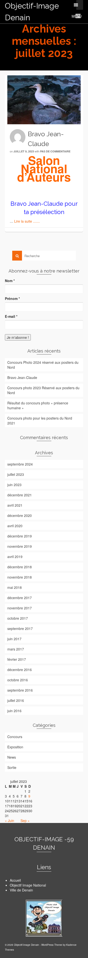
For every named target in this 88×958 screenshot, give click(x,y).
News (11, 757)
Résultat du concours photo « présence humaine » (37, 405)
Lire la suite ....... (27, 221)
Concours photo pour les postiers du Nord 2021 (39, 420)
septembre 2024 (20, 464)
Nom (10, 280)
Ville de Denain (21, 890)
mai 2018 (14, 587)
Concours (14, 736)
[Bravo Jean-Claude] (44, 99)
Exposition (15, 746)
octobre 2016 (17, 679)
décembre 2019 (19, 536)
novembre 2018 (19, 577)
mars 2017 (15, 649)
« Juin (9, 820)
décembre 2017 (19, 597)
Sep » (25, 820)
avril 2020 (14, 525)
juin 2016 (14, 710)
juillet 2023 (15, 474)
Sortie (11, 767)
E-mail (11, 316)
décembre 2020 (19, 515)
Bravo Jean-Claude (22, 377)
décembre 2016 (19, 669)
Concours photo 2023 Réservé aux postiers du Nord (43, 390)
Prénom (12, 298)
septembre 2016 (20, 690)
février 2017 (16, 659)
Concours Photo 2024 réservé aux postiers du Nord (42, 365)
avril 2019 (14, 556)
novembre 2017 (19, 607)
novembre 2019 (19, 546)
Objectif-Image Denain (32, 11)
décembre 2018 (19, 566)
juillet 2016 (15, 700)
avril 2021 (14, 505)
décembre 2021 (19, 494)
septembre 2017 (20, 628)
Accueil (15, 880)
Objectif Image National (28, 885)
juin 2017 (14, 638)
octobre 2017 (17, 618)
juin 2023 (14, 484)
